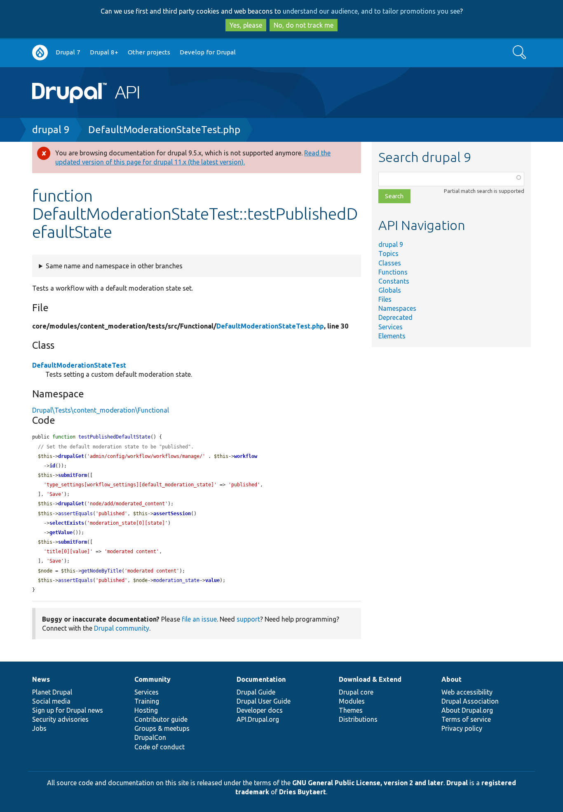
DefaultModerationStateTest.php (164, 129)
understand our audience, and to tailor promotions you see (371, 11)
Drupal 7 (68, 52)
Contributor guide (161, 719)
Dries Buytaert (302, 792)
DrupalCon (150, 737)
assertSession (172, 513)
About (451, 679)
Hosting (146, 710)
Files (385, 299)
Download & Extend (370, 679)
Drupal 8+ (104, 52)
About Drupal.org (467, 710)
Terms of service (466, 719)
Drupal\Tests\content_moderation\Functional (100, 410)
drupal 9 (51, 129)
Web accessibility (467, 692)
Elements (392, 336)
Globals (389, 290)
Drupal (457, 782)
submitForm (72, 475)
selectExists (66, 523)
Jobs (39, 728)
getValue (61, 532)
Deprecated (395, 317)
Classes (389, 263)
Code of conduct (159, 747)
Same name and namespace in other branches (114, 266)
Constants (393, 281)
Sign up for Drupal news (67, 710)
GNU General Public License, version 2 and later (367, 782)
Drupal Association (470, 701)
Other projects (149, 52)
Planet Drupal (52, 692)
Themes (351, 710)
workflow (245, 456)
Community (152, 679)
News (41, 679)
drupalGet (71, 456)
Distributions (358, 719)
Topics (388, 253)
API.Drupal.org (258, 719)
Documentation (261, 679)
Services (390, 327)
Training (146, 701)
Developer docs (260, 710)
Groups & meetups (162, 728)
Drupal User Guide (264, 701)
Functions (393, 272)
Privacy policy (461, 728)
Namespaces (397, 308)
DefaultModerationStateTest (79, 365)
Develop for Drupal (208, 52)
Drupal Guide (256, 692)
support (248, 619)
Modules (352, 701)
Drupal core (356, 692)
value (212, 580)
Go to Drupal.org (40, 52)
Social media (51, 701)
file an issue (199, 619)
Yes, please (246, 25)
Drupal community (121, 628)
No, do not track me (303, 25)
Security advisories (60, 719)
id (52, 466)
